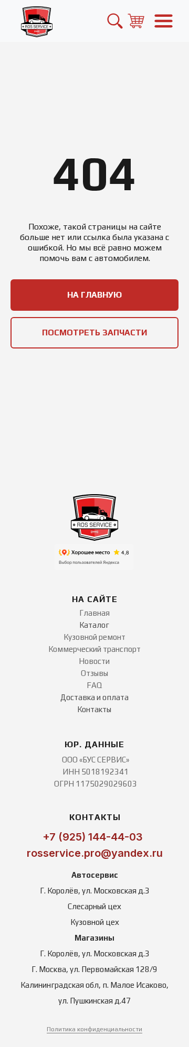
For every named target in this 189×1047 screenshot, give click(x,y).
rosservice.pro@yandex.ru (95, 853)
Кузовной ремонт (94, 636)
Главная (94, 612)
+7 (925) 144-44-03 (93, 837)
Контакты (94, 709)
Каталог (94, 624)
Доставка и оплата (94, 697)
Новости (94, 661)
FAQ (94, 685)
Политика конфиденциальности (94, 1029)
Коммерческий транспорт (94, 649)
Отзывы (94, 673)
